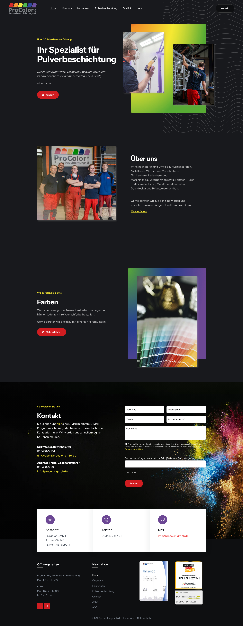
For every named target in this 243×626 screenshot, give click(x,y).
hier (59, 423)
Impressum (129, 618)
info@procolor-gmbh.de (52, 471)
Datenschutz (144, 618)
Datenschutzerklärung (135, 449)
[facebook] (40, 606)
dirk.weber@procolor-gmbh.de (56, 455)
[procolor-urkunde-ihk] (154, 562)
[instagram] (47, 606)
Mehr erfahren (139, 211)
